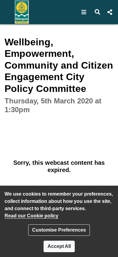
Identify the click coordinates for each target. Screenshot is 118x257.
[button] (84, 12)
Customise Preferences (59, 230)
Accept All (59, 246)
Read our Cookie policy (31, 215)
